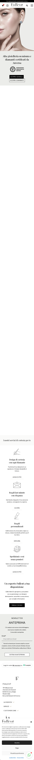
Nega (17, 748)
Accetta (17, 743)
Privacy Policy (20, 757)
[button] (31, 722)
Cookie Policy (12, 757)
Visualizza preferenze (17, 753)
